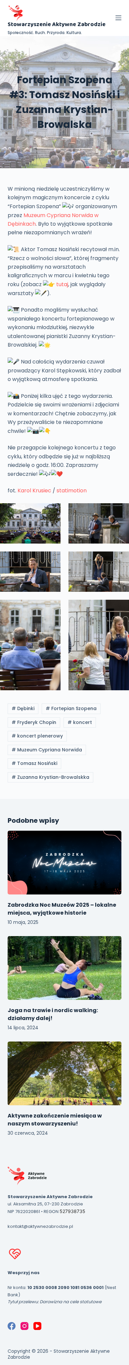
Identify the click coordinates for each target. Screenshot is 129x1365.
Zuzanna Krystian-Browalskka (50, 777)
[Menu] (118, 18)
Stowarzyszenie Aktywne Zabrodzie (57, 24)
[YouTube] (37, 1326)
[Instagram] (24, 1326)
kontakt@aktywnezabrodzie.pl (40, 1226)
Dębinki (23, 708)
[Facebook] (12, 1326)
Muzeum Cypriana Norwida (47, 749)
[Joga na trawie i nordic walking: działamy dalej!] (64, 968)
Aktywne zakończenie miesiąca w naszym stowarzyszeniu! (55, 1119)
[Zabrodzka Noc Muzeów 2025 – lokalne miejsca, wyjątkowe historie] (64, 862)
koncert (79, 722)
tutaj (62, 284)
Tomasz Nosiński (34, 763)
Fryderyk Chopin (34, 722)
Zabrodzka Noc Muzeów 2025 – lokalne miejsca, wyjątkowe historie (62, 909)
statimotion (72, 490)
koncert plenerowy (37, 736)
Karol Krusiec (34, 490)
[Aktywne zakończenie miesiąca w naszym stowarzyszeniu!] (64, 1073)
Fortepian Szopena (71, 708)
